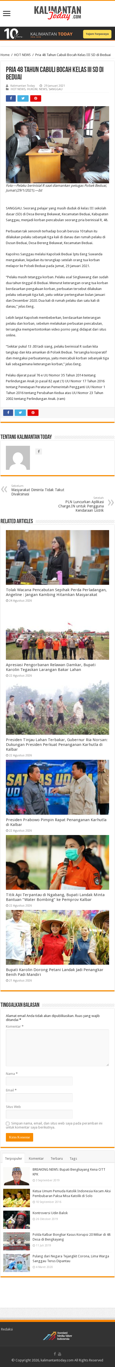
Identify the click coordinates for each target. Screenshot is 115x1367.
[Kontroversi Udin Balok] (16, 1220)
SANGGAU (56, 89)
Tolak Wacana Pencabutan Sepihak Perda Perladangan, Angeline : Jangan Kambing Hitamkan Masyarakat (56, 592)
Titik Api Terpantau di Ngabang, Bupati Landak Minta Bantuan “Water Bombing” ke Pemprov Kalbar (55, 897)
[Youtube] (59, 1354)
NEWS (43, 89)
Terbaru (57, 1159)
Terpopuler (13, 1159)
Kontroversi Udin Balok (50, 1213)
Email (11, 1090)
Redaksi (7, 1329)
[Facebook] (54, 1354)
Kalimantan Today (22, 86)
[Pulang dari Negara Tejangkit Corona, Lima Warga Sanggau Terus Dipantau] (16, 1263)
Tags (73, 1159)
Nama (12, 1074)
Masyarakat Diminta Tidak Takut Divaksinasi (37, 490)
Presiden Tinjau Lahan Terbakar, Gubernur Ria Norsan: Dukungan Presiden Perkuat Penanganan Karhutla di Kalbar (57, 744)
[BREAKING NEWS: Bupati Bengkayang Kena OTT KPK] (16, 1176)
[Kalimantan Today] (57, 12)
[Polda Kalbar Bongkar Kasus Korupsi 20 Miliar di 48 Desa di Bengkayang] (16, 1241)
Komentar (15, 1026)
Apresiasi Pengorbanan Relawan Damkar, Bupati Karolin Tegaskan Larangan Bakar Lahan (50, 667)
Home (5, 55)
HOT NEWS (22, 55)
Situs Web (13, 1107)
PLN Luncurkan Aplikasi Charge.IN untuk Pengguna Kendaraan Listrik (81, 504)
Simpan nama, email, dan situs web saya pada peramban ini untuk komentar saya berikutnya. (54, 1125)
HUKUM (32, 89)
